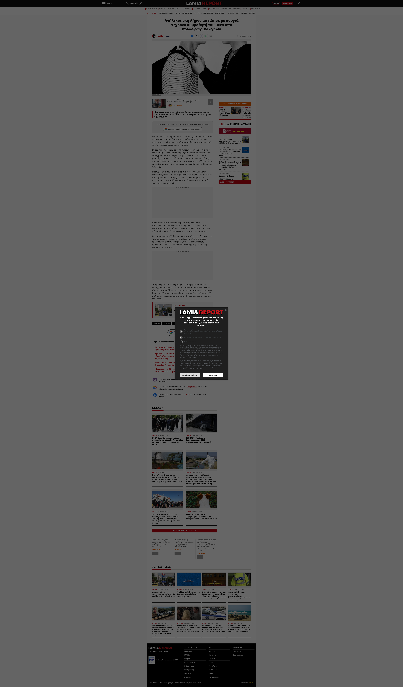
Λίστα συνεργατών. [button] (201, 357)
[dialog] (201, 343)
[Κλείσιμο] (226, 310)
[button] (201, 341)
